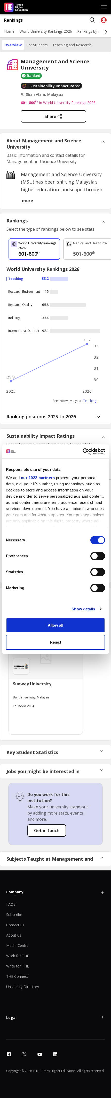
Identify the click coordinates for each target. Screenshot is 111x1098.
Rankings (13, 20)
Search (92, 20)
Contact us (15, 924)
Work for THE (17, 955)
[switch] (97, 556)
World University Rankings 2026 (46, 31)
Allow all (55, 625)
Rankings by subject (93, 31)
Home (9, 31)
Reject (55, 642)
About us (13, 935)
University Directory (22, 986)
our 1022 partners (38, 477)
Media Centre (17, 945)
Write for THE (17, 966)
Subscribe (14, 914)
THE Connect (17, 976)
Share (50, 116)
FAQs (10, 904)
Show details (83, 609)
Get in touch (46, 830)
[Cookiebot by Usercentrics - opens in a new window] (82, 451)
